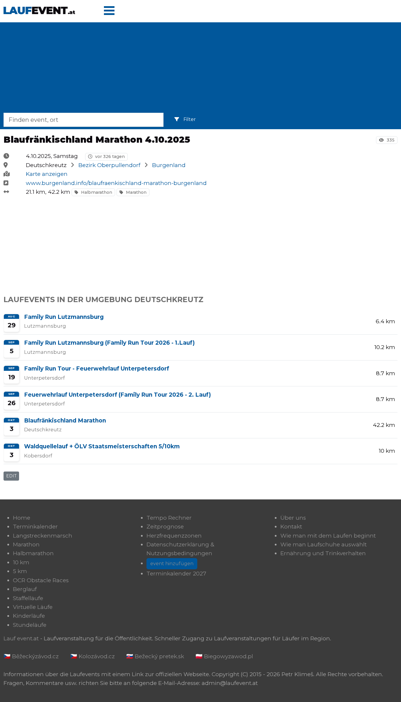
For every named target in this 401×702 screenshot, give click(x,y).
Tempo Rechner (169, 517)
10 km (21, 562)
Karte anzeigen (47, 174)
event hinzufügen (171, 563)
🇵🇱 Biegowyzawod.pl (224, 656)
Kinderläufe (29, 615)
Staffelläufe (28, 598)
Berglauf (25, 589)
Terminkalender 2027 (176, 573)
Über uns (293, 517)
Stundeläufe (29, 625)
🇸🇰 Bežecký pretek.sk (155, 656)
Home (21, 517)
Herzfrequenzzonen (174, 535)
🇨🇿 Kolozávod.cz (92, 656)
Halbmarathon (96, 192)
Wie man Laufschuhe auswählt (323, 544)
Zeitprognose (165, 526)
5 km (20, 571)
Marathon (135, 192)
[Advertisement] (200, 69)
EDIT (11, 476)
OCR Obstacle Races (41, 580)
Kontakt (291, 526)
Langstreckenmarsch (42, 535)
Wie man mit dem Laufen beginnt (328, 535)
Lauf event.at (21, 638)
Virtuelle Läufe (33, 607)
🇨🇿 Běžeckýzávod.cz (31, 656)
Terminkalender (35, 526)
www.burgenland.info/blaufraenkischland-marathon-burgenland (116, 183)
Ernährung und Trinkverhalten (323, 553)
